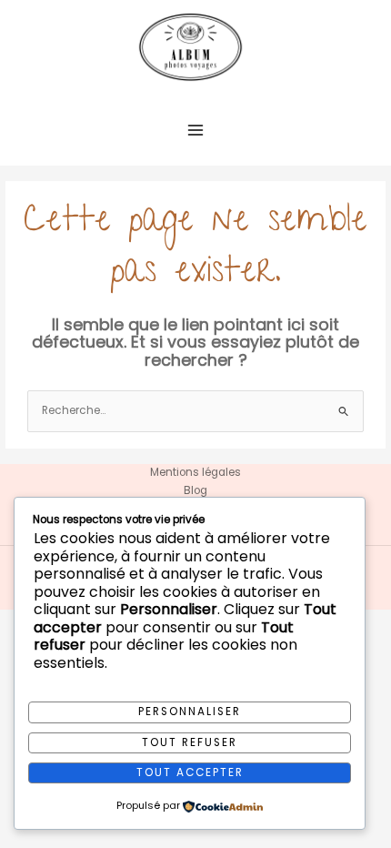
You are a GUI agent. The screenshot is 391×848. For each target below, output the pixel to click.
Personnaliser (189, 711)
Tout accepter (190, 772)
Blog (195, 490)
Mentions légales (195, 472)
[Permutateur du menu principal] (195, 130)
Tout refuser (189, 742)
